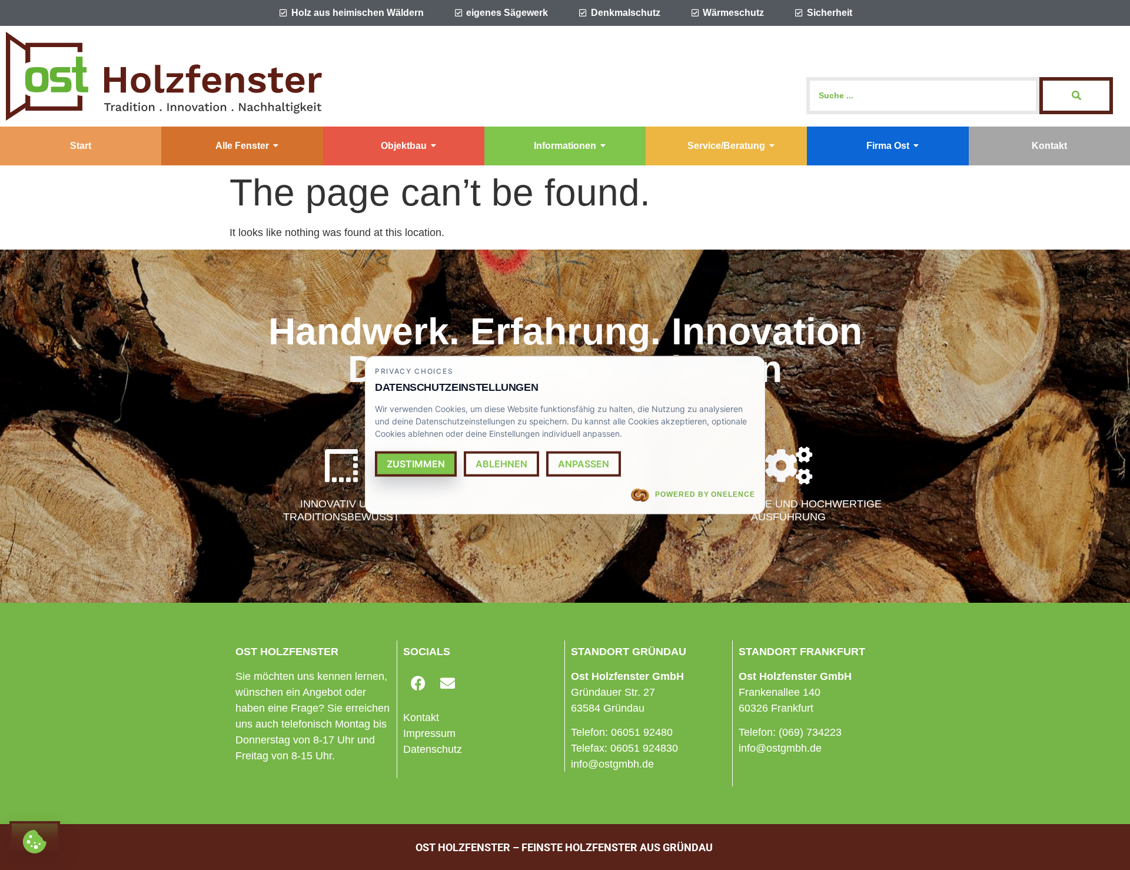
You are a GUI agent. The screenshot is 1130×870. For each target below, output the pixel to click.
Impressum (429, 733)
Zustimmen (416, 464)
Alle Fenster (242, 146)
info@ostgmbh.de (612, 764)
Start (80, 146)
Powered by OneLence (705, 494)
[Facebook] (418, 683)
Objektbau (404, 146)
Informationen (565, 146)
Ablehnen (501, 464)
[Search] (1076, 95)
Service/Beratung (726, 146)
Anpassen (583, 464)
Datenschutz (432, 749)
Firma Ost (887, 146)
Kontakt (1049, 146)
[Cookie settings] (34, 836)
